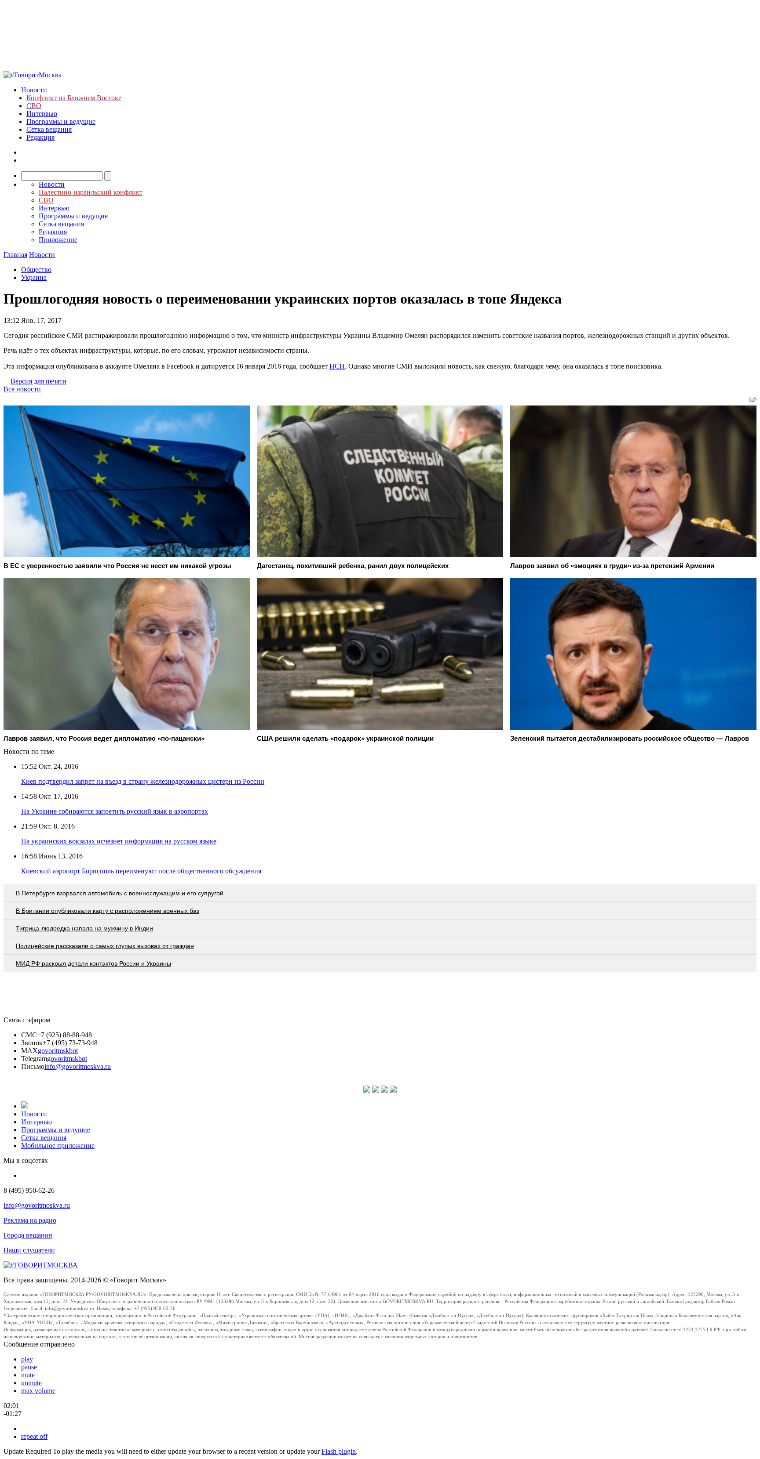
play (27, 1359)
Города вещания (28, 1235)
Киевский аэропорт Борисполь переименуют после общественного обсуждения (141, 871)
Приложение (58, 239)
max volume (38, 1390)
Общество (36, 269)
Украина (34, 277)
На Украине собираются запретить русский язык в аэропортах (114, 811)
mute (28, 1375)
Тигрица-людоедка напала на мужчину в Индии (84, 928)
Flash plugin (339, 1451)
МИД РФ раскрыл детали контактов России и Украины (93, 963)
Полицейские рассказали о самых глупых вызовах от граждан (105, 945)
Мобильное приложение (58, 1145)
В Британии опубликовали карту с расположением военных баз (107, 910)
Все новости (22, 389)
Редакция (40, 137)
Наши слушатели (29, 1250)
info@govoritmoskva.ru (77, 1066)
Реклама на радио (30, 1220)
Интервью (41, 113)
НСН (337, 366)
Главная (15, 254)
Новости (34, 90)
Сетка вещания (49, 129)
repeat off (34, 1436)
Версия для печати (38, 381)
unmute (31, 1383)
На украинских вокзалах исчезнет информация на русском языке (118, 841)
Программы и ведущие (60, 121)
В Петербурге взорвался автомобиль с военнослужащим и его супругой (119, 893)
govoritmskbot (58, 1050)
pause (29, 1367)
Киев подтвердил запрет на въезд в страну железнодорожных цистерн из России (142, 781)
